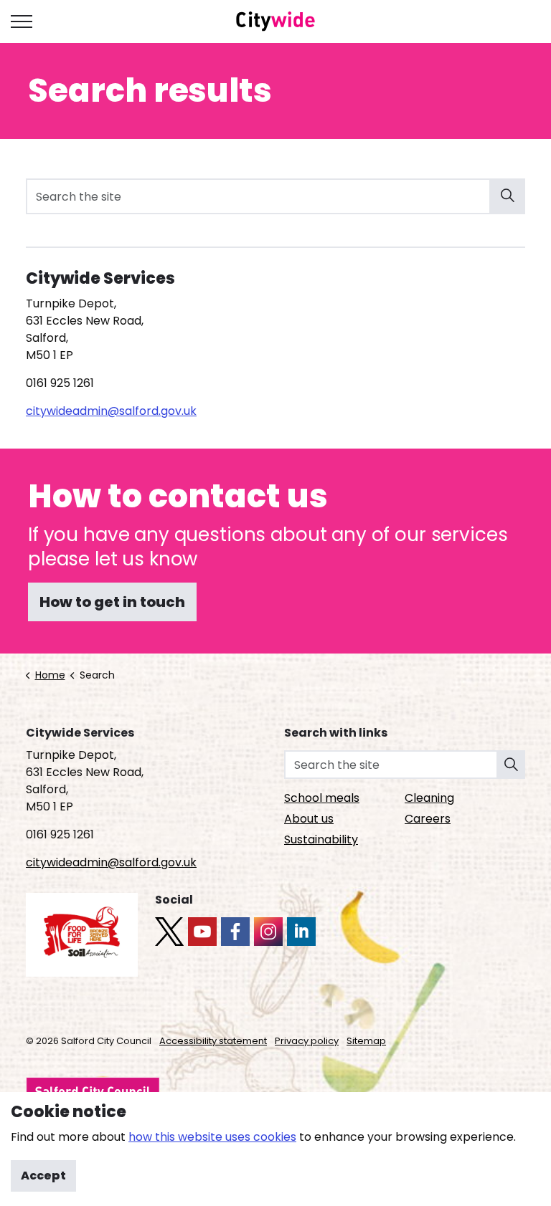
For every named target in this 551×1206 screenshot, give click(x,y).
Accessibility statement (213, 1041)
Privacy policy (307, 1041)
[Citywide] (276, 21)
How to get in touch (112, 602)
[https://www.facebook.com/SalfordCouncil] (235, 931)
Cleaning (429, 798)
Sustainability (321, 839)
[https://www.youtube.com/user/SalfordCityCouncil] (202, 931)
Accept (43, 1175)
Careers (428, 818)
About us (309, 818)
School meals (321, 798)
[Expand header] (21, 21)
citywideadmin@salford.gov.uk (111, 411)
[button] (507, 196)
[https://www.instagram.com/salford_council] (268, 931)
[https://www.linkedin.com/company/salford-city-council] (301, 931)
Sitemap (366, 1041)
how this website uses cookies (212, 1137)
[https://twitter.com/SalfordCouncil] (169, 931)
